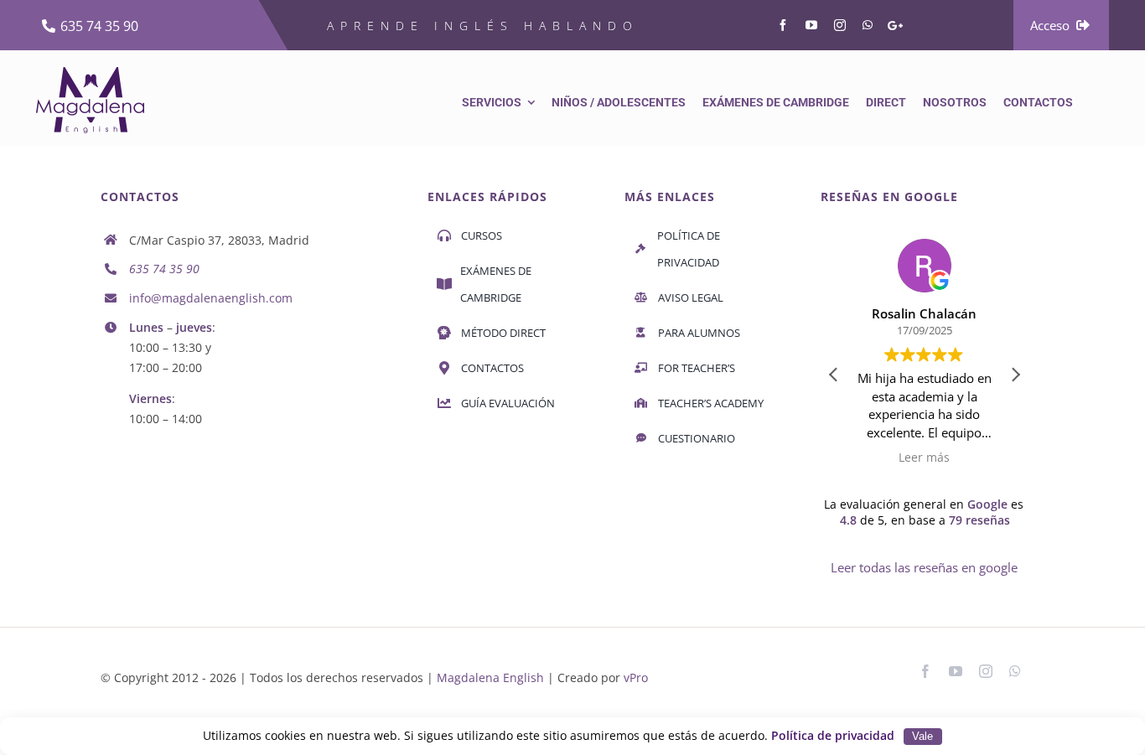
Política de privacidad (832, 735)
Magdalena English (490, 677)
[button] (1015, 374)
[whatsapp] (868, 25)
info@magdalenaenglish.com (211, 298)
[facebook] (783, 25)
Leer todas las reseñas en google (924, 567)
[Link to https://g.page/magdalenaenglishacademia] (896, 25)
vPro (636, 677)
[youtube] (811, 25)
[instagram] (840, 25)
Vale (922, 736)
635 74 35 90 (164, 269)
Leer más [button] (924, 457)
